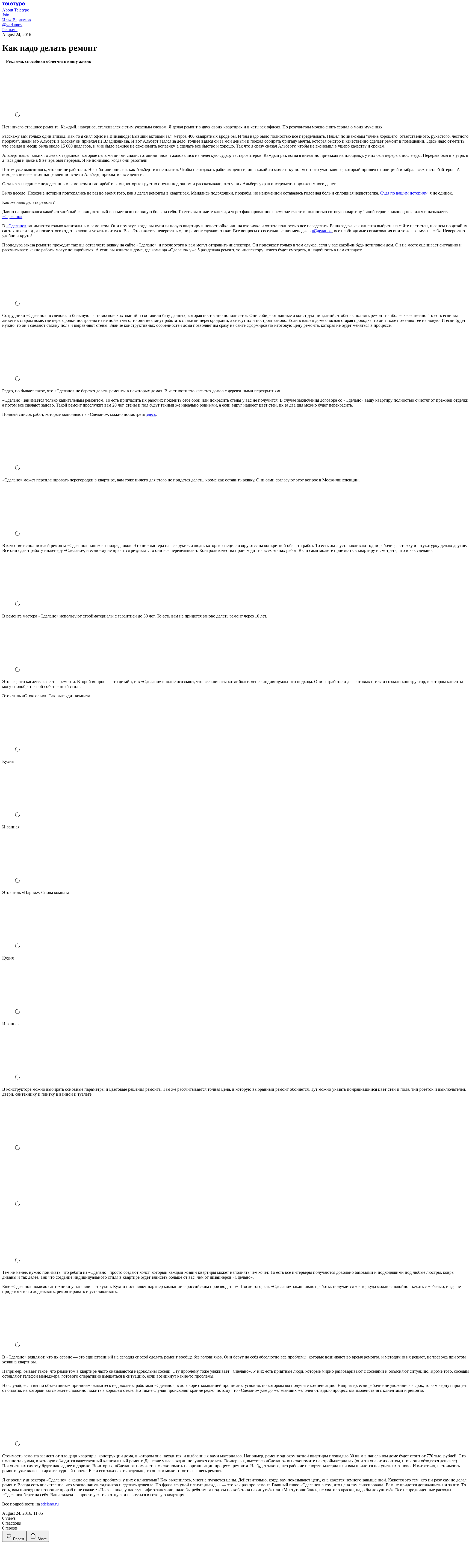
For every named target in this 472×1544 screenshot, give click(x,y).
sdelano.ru (50, 1504)
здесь (151, 414)
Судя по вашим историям (403, 193)
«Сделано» (12, 216)
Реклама (9, 29)
